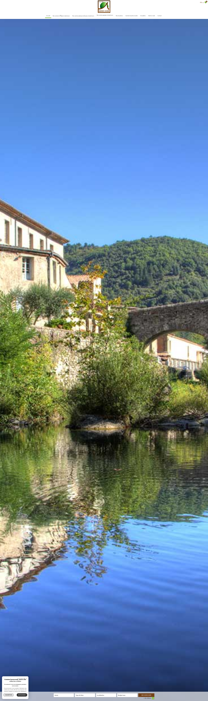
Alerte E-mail (151, 15)
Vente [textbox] (56, 695)
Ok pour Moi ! (22, 695)
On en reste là (21, 678)
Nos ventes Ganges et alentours (105, 15)
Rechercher (146, 695)
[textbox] (85, 695)
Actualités (143, 15)
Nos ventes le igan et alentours (61, 16)
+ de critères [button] (148, 698)
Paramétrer (8, 695)
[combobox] (64, 695)
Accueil (48, 15)
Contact (159, 15)
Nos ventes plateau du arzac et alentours (83, 16)
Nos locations (119, 15)
